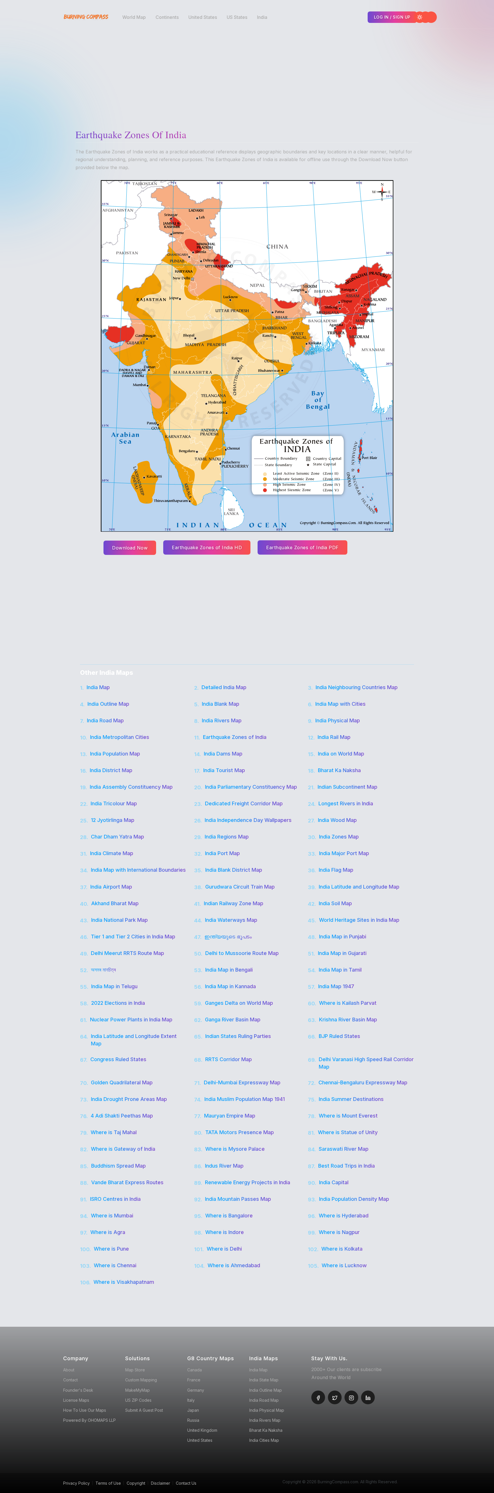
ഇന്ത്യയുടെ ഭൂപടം (228, 937)
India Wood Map (337, 820)
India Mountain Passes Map (238, 1199)
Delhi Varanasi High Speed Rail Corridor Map (366, 1063)
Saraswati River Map (343, 1149)
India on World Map (341, 754)
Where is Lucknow (344, 1265)
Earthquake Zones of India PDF (302, 547)
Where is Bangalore (229, 1216)
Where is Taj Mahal (114, 1132)
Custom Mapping (141, 1379)
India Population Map (115, 754)
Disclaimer (160, 1483)
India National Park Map (119, 920)
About (68, 1369)
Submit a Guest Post (144, 1410)
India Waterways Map (231, 920)
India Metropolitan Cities (119, 737)
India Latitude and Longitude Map (359, 887)
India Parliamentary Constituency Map (251, 787)
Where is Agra (107, 1232)
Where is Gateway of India (123, 1149)
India (262, 17)
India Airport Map (111, 887)
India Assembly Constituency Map (131, 787)
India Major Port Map (344, 853)
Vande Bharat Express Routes (127, 1182)
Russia (193, 1420)
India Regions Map (227, 837)
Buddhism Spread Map (118, 1166)
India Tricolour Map (114, 803)
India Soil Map (335, 903)
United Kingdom (202, 1430)
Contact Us (186, 1483)
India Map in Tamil (340, 970)
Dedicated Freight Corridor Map (244, 803)
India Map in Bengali (229, 970)
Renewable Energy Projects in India (247, 1182)
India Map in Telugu (114, 986)
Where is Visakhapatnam (123, 1282)
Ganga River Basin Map (232, 1020)
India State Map (263, 1379)
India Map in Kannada (230, 986)
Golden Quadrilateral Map (122, 1082)
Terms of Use (108, 1483)
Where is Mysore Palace (235, 1149)
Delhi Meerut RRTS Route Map (127, 953)
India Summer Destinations (351, 1099)
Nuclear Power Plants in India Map (131, 1020)
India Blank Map (220, 704)
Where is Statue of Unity (348, 1132)
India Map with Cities (340, 704)
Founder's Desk (78, 1390)
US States (237, 17)
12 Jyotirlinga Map (112, 820)
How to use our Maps (84, 1410)
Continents (167, 17)
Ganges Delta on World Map (239, 1003)
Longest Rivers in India (345, 803)
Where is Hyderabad (343, 1216)
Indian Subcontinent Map (347, 787)
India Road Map (105, 720)
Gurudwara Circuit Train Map (240, 887)
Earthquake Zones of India (234, 737)
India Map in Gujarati (342, 953)
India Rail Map (334, 737)
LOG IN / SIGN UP (392, 17)
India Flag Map (336, 870)
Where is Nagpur (339, 1232)
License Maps (76, 1400)
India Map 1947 (336, 986)
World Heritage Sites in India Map (359, 920)
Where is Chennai (115, 1265)
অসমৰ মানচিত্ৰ (103, 970)
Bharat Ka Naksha (339, 770)
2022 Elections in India (118, 1003)
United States (202, 17)
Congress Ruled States (118, 1059)
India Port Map (222, 853)
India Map (98, 687)
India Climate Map (111, 853)
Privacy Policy (76, 1483)
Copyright (136, 1483)
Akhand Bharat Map (115, 903)
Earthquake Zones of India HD (207, 547)
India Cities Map (264, 1440)
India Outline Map (108, 704)
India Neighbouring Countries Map (357, 687)
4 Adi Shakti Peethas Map (122, 1116)
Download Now (130, 548)
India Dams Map (223, 754)
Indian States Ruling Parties (238, 1036)
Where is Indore (224, 1232)
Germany (195, 1390)
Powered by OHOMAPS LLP (89, 1420)
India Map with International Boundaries (138, 870)
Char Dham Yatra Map (117, 837)
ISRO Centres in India (115, 1199)
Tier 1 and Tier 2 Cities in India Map (133, 937)
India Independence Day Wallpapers (248, 820)
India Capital (333, 1182)
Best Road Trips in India (346, 1166)
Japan (193, 1410)
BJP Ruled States (339, 1036)
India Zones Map (339, 837)
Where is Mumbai (112, 1216)
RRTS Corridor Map (228, 1059)
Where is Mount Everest (348, 1116)
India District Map (111, 770)
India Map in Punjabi (342, 937)
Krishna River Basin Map (348, 1020)
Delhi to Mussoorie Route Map (242, 953)
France (193, 1379)
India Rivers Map (222, 720)
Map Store (135, 1369)
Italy (191, 1400)
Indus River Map (224, 1166)
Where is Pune (111, 1249)
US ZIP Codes (138, 1400)
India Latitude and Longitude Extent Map (134, 1040)
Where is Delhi (224, 1249)
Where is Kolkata (341, 1249)
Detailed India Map (224, 687)
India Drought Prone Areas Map (129, 1099)
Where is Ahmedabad (234, 1265)
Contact (70, 1379)
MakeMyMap (137, 1390)
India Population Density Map (354, 1199)
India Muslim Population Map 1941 (244, 1099)
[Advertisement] (248, 74)
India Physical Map (337, 720)
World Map (134, 17)
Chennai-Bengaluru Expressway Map (362, 1082)
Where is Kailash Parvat (348, 1003)
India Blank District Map (233, 870)
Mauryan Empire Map (229, 1116)
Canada (194, 1369)
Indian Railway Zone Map (233, 903)
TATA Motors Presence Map (239, 1132)
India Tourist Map (224, 770)
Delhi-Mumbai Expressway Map (242, 1082)
